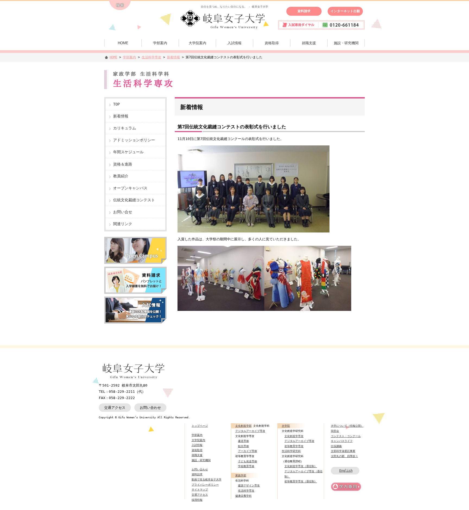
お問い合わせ (150, 408)
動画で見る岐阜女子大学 (206, 479)
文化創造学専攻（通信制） (300, 466)
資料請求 (303, 11)
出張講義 (336, 446)
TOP (116, 104)
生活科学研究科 (291, 450)
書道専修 (243, 440)
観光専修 (243, 446)
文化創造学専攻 (293, 436)
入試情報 (234, 43)
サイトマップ (200, 489)
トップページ (200, 425)
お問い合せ (122, 212)
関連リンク (122, 224)
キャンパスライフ (342, 440)
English (346, 470)
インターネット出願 (345, 11)
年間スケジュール (128, 152)
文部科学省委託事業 (343, 450)
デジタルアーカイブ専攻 (250, 430)
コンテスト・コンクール (346, 436)
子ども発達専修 (247, 461)
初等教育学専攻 (293, 446)
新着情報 (173, 57)
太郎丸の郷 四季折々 (344, 456)
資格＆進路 (122, 164)
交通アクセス (114, 408)
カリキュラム (124, 128)
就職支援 (309, 43)
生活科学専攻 (151, 57)
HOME (123, 43)
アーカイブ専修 (247, 450)
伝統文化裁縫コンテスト (134, 200)
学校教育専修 (246, 466)
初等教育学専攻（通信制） (300, 481)
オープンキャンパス (130, 188)
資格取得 (272, 43)
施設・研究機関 (346, 43)
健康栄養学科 (243, 495)
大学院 (286, 425)
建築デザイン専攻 (249, 485)
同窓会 (335, 430)
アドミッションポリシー (134, 140)
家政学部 (240, 475)
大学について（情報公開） (347, 425)
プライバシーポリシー (205, 484)
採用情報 (197, 499)
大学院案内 (197, 43)
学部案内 (160, 43)
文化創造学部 (243, 425)
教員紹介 (120, 176)
